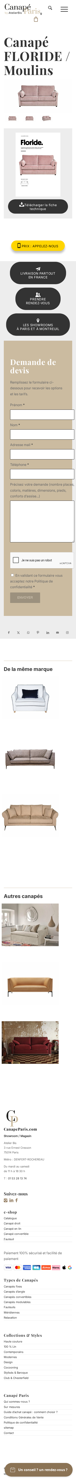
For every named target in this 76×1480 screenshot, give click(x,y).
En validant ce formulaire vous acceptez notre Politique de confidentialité (36, 581)
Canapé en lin (12, 1228)
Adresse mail (21, 445)
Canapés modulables (17, 1302)
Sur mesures (12, 1407)
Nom (15, 425)
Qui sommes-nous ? (17, 1401)
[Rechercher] (50, 8)
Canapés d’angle (14, 1291)
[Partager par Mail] (57, 633)
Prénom (17, 405)
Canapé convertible (16, 1233)
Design (8, 1362)
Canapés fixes (13, 1286)
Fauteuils (9, 1307)
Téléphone (19, 464)
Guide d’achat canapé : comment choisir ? (31, 1412)
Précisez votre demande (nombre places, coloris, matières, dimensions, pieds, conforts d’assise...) (42, 490)
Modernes (10, 1357)
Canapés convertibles (17, 1297)
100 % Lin (10, 1346)
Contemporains (13, 1352)
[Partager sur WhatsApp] (28, 633)
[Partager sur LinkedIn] (48, 633)
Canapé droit (12, 1223)
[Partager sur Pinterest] (38, 633)
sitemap (9, 1427)
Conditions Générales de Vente (23, 1417)
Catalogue (10, 1218)
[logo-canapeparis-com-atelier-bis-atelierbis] (22, 8)
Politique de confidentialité (21, 1422)
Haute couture (13, 1341)
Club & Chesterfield (16, 1378)
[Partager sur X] (18, 633)
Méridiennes (12, 1312)
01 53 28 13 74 (17, 1178)
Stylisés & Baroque (16, 1372)
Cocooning (11, 1367)
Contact (9, 1433)
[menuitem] (50, 8)
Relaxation (10, 1317)
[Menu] (64, 8)
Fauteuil (9, 1239)
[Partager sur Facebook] (9, 633)
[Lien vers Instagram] (67, 633)
